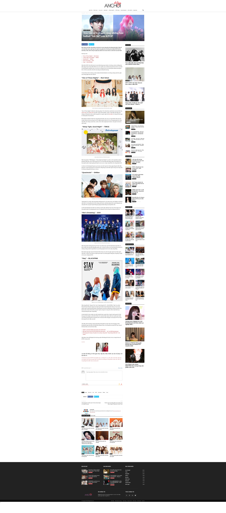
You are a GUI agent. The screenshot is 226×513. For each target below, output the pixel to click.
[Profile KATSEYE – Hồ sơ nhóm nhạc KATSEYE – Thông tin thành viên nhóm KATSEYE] (127, 127)
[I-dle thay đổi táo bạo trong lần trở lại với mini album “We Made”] (128, 162)
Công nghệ (111, 10)
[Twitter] (135, 495)
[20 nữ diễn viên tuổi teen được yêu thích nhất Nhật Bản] (135, 117)
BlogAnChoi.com (101, 494)
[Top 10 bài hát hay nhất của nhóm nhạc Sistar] (102, 449)
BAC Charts (134, 500)
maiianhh (92, 409)
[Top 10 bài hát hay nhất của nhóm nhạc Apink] (116, 449)
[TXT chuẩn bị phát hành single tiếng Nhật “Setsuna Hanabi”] (128, 177)
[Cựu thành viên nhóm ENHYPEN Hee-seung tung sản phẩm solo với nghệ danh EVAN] (134, 356)
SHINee (104, 392)
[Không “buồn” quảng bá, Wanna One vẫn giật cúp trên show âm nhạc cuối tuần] (129, 235)
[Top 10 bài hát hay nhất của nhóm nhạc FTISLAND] (88, 422)
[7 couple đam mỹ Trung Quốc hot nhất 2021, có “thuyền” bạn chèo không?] (140, 283)
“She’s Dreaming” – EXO (88, 60)
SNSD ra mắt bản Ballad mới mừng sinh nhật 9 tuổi (94, 329)
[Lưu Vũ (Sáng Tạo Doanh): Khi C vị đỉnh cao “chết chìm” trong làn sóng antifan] (129, 272)
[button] (143, 10)
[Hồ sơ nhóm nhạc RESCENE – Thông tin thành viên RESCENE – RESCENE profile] (127, 145)
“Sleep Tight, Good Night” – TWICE (91, 57)
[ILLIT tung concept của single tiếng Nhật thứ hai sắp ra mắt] (128, 184)
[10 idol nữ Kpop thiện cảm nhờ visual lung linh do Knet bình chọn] (129, 261)
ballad (86, 392)
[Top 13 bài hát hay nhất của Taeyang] (102, 435)
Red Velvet (99, 392)
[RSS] (132, 495)
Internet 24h (127, 482)
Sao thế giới (88, 30)
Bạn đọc (135, 10)
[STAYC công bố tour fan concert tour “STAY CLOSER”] (128, 169)
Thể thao (117, 10)
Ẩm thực (95, 10)
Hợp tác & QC (129, 500)
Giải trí (90, 10)
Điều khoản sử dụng (118, 500)
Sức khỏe (130, 10)
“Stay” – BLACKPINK (87, 62)
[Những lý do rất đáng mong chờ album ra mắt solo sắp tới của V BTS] (140, 235)
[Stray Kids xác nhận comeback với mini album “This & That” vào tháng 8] (84, 471)
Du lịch (100, 10)
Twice (107, 392)
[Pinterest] (129, 495)
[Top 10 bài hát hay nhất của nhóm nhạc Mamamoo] (102, 422)
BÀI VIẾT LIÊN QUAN (86, 415)
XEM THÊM (93, 415)
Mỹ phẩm (127, 473)
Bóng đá (127, 480)
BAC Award (139, 500)
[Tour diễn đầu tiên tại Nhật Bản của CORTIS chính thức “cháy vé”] (134, 54)
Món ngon (127, 484)
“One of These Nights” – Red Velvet (91, 56)
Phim (126, 471)
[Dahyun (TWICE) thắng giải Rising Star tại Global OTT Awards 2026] (134, 334)
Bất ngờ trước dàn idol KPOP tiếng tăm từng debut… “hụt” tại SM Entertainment (100, 331)
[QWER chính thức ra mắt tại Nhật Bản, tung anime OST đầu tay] (128, 192)
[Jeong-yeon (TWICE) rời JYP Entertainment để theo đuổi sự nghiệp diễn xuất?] (134, 313)
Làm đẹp (105, 10)
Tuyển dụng (124, 500)
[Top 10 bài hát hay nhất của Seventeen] (116, 422)
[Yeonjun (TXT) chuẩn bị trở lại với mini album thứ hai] (84, 477)
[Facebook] (126, 495)
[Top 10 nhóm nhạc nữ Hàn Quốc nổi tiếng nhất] (116, 435)
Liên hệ (143, 500)
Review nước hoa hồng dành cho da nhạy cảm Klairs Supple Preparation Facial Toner (114, 403)
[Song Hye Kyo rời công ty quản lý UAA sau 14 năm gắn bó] (128, 200)
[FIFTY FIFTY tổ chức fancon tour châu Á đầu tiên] (134, 74)
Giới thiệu (112, 500)
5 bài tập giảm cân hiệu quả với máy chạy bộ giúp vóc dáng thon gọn (91, 403)
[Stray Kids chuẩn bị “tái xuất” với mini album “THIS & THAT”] (134, 94)
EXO (93, 392)
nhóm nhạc (84, 112)
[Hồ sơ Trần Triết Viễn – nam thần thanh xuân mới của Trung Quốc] (140, 261)
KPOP (96, 392)
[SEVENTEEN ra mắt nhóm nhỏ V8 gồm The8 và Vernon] (84, 483)
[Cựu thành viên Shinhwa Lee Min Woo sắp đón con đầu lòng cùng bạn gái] (140, 213)
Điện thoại (127, 479)
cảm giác (111, 114)
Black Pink (89, 392)
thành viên (91, 112)
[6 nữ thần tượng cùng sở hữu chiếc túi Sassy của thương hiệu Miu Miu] (140, 294)
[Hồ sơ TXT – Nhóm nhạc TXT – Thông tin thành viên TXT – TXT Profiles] (127, 151)
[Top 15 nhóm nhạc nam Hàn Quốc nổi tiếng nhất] (88, 449)
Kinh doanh (123, 10)
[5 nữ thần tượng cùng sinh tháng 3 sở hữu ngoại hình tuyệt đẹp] (129, 294)
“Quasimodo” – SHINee (88, 59)
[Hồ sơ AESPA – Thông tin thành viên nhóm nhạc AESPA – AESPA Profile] (140, 272)
